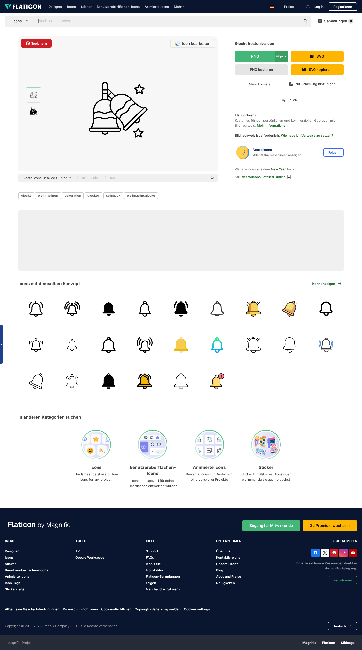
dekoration (73, 195)
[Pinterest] (334, 553)
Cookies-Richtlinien (116, 609)
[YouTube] (353, 553)
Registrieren (342, 7)
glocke (26, 195)
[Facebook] (315, 553)
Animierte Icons (157, 7)
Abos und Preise (228, 576)
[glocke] (36, 309)
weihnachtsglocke (141, 195)
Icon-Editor (154, 570)
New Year (278, 169)
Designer (55, 7)
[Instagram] (343, 553)
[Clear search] (294, 21)
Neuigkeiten (225, 583)
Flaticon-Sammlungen (163, 576)
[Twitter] (325, 553)
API (78, 551)
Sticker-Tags (14, 589)
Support (152, 551)
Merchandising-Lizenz (163, 589)
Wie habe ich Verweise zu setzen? (307, 135)
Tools (80, 541)
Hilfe (150, 541)
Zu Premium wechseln (330, 525)
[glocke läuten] (72, 345)
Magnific (309, 643)
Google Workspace (89, 557)
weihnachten (48, 195)
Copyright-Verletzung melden (158, 609)
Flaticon (328, 643)
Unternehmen (229, 541)
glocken (93, 195)
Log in (319, 7)
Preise (289, 7)
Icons (71, 7)
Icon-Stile (153, 564)
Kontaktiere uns (228, 557)
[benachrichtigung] (108, 381)
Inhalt (11, 541)
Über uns (223, 551)
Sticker (86, 7)
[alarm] (72, 309)
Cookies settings (197, 609)
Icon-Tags (12, 583)
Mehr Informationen (272, 125)
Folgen (151, 583)
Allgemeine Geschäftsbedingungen (32, 609)
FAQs (150, 557)
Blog (219, 570)
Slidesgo (348, 643)
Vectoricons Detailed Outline (264, 177)
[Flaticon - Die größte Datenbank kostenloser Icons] (23, 6)
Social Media (345, 541)
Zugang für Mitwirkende (271, 525)
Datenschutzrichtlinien (80, 609)
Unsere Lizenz (227, 564)
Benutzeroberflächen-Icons (118, 7)
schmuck (113, 195)
